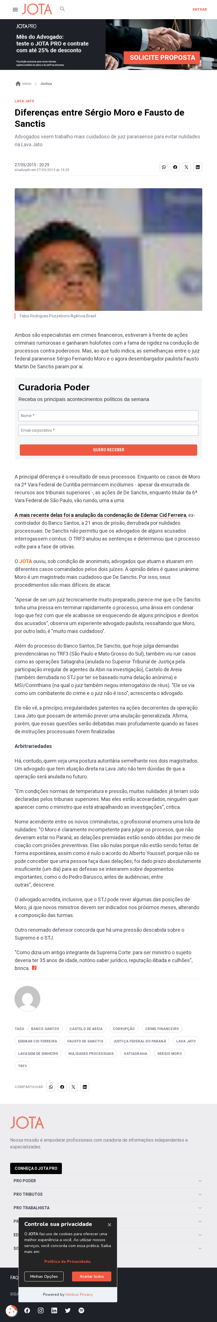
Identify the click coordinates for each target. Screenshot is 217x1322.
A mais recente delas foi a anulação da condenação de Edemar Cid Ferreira (100, 515)
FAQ (14, 1277)
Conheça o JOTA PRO (36, 1168)
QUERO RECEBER (108, 450)
